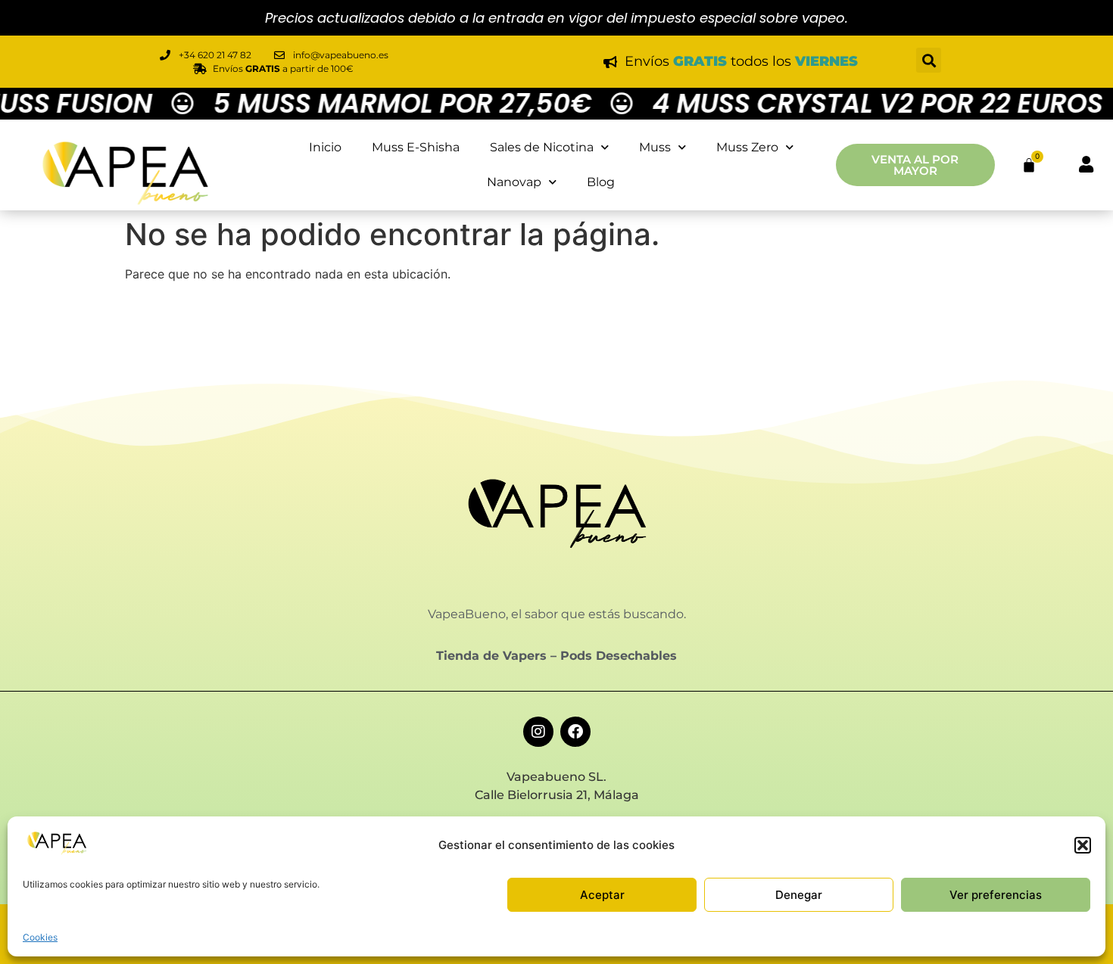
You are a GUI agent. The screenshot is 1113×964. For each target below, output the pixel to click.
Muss (655, 147)
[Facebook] (575, 732)
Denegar (798, 895)
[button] (1082, 845)
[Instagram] (538, 732)
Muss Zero (747, 147)
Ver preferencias (995, 895)
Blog (601, 182)
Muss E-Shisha (416, 147)
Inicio (325, 147)
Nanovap (514, 182)
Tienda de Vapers (491, 655)
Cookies (40, 937)
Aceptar (602, 895)
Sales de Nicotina (542, 147)
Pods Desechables (618, 655)
